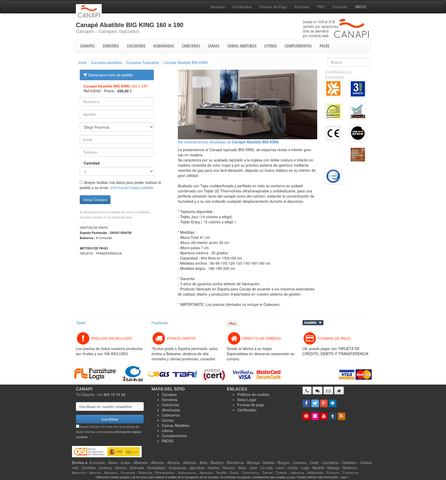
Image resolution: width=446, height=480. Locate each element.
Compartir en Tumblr (312, 322)
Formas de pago (250, 404)
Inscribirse (109, 419)
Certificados (242, 6)
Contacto (340, 6)
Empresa (302, 6)
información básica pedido (131, 187)
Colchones (170, 404)
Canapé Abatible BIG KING (186, 62)
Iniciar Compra (95, 199)
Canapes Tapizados (142, 62)
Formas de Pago (273, 6)
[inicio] (339, 390)
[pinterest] (306, 416)
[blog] (341, 416)
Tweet (81, 322)
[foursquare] (333, 403)
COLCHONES (136, 46)
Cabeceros (171, 415)
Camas (167, 420)
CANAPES (87, 46)
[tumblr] (333, 416)
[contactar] (328, 390)
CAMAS (213, 46)
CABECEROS (191, 46)
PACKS (325, 46)
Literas (167, 430)
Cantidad (88, 163)
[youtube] (324, 416)
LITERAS (270, 46)
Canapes (169, 394)
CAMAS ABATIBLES (242, 46)
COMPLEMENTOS (298, 46)
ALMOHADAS (163, 46)
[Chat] (317, 390)
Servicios (217, 6)
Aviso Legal (246, 399)
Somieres (169, 399)
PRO (321, 6)
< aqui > (344, 477)
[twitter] (315, 403)
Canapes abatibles (106, 62)
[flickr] (315, 416)
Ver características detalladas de (228, 141)
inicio (82, 62)
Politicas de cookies (253, 394)
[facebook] (306, 403)
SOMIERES (110, 46)
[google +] (324, 403)
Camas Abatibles (175, 425)
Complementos (174, 435)
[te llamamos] (307, 390)
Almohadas (171, 409)
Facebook (160, 322)
